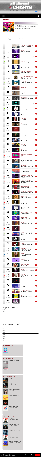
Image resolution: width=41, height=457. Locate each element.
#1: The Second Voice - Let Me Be (13, 401)
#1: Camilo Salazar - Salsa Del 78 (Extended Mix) (15, 367)
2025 (3, 311)
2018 (3, 332)
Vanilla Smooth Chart (13, 348)
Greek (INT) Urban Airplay (13, 400)
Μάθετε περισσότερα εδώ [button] (10, 455)
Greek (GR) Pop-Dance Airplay (14, 430)
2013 (3, 342)
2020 (3, 328)
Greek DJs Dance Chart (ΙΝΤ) (14, 365)
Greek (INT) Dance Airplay (14, 395)
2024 (3, 313)
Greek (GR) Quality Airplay (14, 424)
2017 (3, 334)
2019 (3, 330)
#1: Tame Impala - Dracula (12, 384)
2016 (3, 336)
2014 (3, 340)
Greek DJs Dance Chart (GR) (14, 360)
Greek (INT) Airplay (12, 378)
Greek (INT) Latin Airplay (13, 406)
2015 (3, 338)
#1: (13, 419)
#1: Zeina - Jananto (11, 390)
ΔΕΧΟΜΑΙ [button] (37, 454)
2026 (3, 309)
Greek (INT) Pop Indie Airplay (14, 383)
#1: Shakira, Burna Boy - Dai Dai (13, 407)
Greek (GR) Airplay (12, 418)
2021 (3, 320)
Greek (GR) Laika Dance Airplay (15, 441)
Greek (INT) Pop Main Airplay (14, 389)
